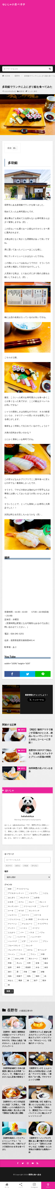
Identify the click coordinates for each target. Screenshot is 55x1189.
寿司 (35, 91)
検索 (8, 991)
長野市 (17, 76)
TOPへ (48, 1187)
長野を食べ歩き (34, 1174)
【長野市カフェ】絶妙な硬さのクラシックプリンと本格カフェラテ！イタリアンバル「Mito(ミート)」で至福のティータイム (40, 1037)
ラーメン (34, 865)
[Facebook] (12, 674)
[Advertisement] (27, 34)
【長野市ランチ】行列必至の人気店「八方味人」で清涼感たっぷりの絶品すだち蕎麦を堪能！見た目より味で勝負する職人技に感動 (13, 1107)
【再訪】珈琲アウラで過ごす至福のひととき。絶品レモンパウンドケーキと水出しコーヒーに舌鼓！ (41, 736)
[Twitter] (27, 674)
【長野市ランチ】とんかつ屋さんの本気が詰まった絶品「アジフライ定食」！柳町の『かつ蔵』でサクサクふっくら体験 (40, 1074)
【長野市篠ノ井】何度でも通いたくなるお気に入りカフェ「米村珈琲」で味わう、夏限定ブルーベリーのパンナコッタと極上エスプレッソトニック (40, 1108)
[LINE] (43, 674)
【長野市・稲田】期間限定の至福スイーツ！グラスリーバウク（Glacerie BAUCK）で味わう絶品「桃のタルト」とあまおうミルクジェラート (14, 1039)
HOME (7, 76)
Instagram (34, 1187)
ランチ (30, 91)
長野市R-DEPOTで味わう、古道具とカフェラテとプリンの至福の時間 (41, 753)
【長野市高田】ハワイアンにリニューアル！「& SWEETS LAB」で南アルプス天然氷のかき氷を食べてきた (14, 1143)
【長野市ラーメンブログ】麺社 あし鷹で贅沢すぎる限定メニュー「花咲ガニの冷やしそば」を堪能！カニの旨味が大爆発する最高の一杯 (40, 1145)
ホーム (7, 1187)
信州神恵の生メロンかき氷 (41, 770)
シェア (20, 1187)
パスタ (25, 865)
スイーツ (9, 865)
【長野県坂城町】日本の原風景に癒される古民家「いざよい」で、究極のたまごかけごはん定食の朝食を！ (13, 1072)
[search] (50, 68)
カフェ (17, 865)
